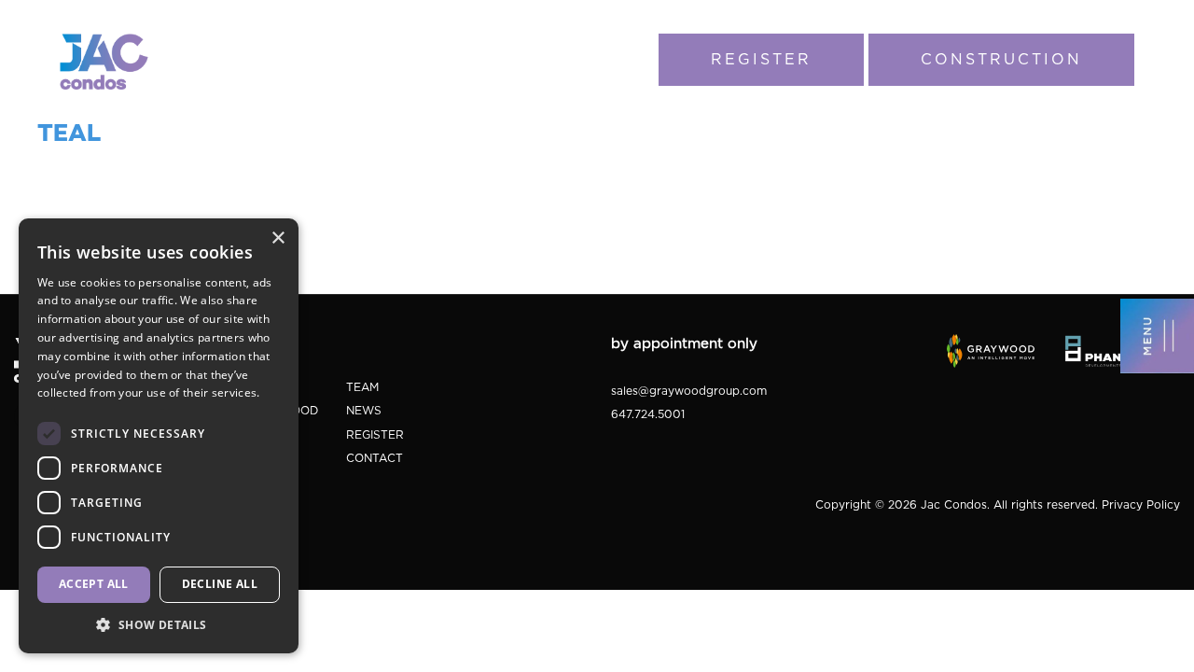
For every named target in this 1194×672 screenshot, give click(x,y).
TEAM (362, 387)
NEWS (364, 410)
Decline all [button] (219, 584)
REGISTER (375, 435)
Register (761, 59)
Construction (1001, 59)
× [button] (278, 238)
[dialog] (158, 435)
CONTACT (374, 458)
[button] (158, 625)
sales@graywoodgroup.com (689, 391)
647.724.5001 (648, 414)
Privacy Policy (1141, 505)
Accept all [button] (94, 584)
